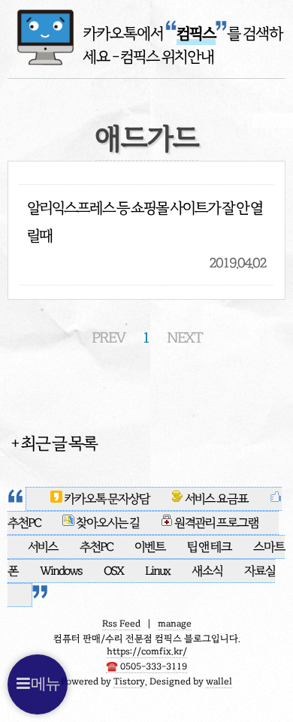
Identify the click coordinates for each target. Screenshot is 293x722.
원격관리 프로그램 (215, 522)
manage (175, 624)
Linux (157, 571)
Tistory (129, 681)
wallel (219, 681)
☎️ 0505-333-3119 (146, 666)
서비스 (43, 546)
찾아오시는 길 (106, 522)
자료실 (259, 571)
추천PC (97, 546)
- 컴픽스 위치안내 (163, 56)
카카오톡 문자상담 (106, 498)
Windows (61, 571)
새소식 (208, 571)
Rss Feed (121, 624)
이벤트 (150, 546)
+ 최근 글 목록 (54, 443)
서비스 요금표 (216, 498)
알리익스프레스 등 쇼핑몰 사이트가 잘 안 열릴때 (144, 221)
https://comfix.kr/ (147, 651)
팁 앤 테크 (210, 546)
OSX (114, 571)
